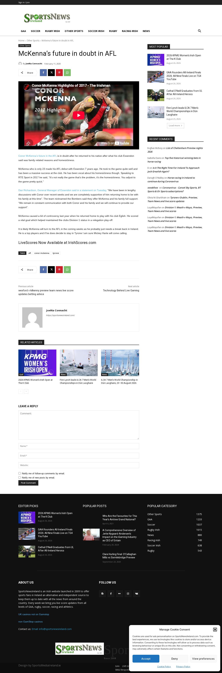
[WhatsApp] (67, 72)
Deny (174, 658)
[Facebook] (43, 72)
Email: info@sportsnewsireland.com (52, 629)
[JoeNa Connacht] (20, 63)
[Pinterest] (59, 72)
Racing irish (130, 31)
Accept (146, 658)
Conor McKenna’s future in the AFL (37, 155)
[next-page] (26, 391)
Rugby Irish (52, 31)
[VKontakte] (136, 593)
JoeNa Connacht (34, 63)
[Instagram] (128, 593)
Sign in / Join (24, 2)
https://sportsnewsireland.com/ (60, 315)
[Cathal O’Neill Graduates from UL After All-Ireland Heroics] (155, 95)
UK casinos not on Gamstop (33, 614)
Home (21, 40)
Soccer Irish (96, 31)
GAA (23, 31)
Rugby (113, 31)
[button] (215, 629)
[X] (51, 72)
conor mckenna (41, 253)
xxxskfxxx (152, 187)
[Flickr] (119, 593)
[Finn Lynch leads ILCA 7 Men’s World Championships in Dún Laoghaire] (79, 363)
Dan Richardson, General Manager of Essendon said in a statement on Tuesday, (62, 190)
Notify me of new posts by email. (38, 477)
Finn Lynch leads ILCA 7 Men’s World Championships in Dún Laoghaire (182, 111)
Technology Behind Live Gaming (121, 290)
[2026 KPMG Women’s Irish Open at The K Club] (37, 363)
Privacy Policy (183, 666)
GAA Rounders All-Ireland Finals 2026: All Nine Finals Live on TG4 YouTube (183, 76)
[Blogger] (102, 593)
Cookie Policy (164, 666)
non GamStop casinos (30, 621)
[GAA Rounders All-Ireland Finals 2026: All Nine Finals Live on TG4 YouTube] (155, 77)
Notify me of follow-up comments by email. (43, 473)
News (146, 31)
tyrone (56, 253)
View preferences (203, 658)
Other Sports (74, 31)
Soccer (35, 31)
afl (29, 253)
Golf (21, 374)
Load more (174, 125)
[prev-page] (20, 391)
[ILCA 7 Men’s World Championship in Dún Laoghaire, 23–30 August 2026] (120, 363)
